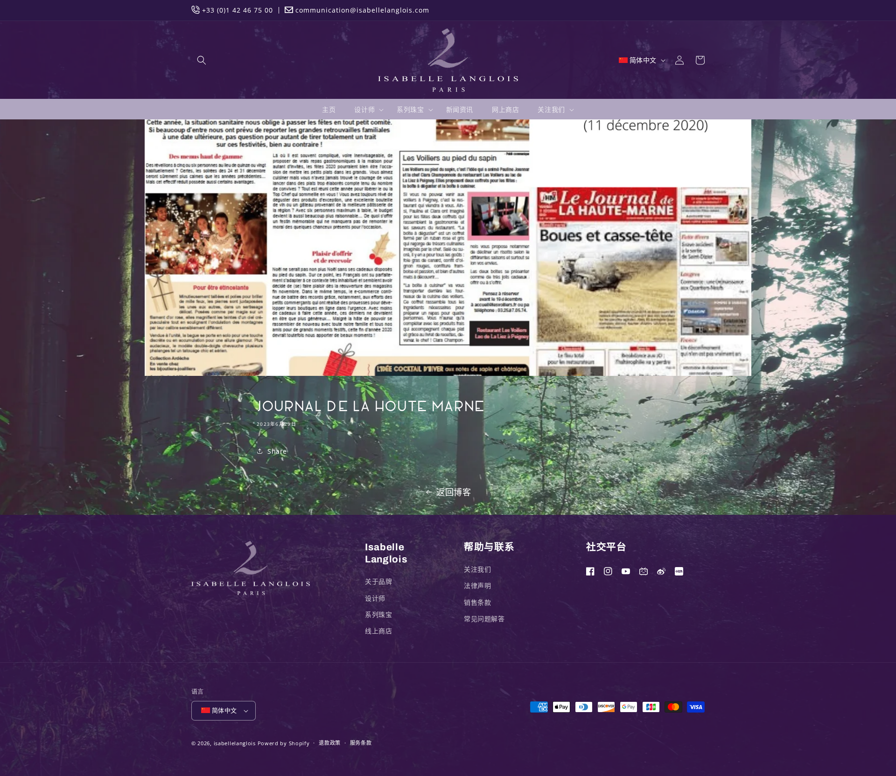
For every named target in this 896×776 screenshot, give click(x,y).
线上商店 (378, 630)
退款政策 (330, 742)
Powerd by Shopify (284, 743)
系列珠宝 (378, 614)
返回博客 (453, 492)
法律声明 (477, 585)
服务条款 (361, 742)
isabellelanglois (235, 743)
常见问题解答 (484, 618)
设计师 (375, 598)
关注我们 (477, 569)
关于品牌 (378, 581)
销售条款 (477, 602)
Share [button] (277, 451)
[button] (201, 60)
